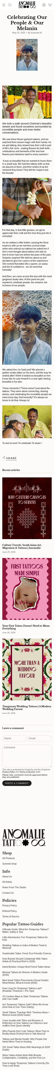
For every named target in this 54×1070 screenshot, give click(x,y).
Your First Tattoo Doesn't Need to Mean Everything (26, 627)
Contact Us (8, 893)
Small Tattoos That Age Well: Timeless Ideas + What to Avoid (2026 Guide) (26, 1013)
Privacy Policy (8, 772)
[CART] (50, 5)
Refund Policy (9, 911)
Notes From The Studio (14, 887)
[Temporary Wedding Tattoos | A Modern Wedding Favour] (27, 669)
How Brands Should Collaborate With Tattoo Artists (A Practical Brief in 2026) (24, 960)
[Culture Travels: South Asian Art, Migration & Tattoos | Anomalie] (27, 508)
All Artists (7, 882)
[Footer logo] (24, 837)
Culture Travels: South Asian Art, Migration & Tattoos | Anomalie (22, 546)
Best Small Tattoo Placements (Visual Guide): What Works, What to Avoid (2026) (25, 981)
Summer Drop (9, 864)
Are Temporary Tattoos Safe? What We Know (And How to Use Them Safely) (25, 1005)
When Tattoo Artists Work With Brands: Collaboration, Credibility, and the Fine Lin (23, 1056)
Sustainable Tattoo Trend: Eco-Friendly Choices (26, 953)
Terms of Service (27, 772)
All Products (8, 858)
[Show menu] (4, 5)
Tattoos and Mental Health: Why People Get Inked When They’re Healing (24, 1040)
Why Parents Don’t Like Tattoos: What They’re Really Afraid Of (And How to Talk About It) (25, 1032)
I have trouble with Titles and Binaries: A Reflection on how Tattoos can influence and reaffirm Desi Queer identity (24, 1023)
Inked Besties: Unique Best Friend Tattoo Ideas (26, 967)
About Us (7, 876)
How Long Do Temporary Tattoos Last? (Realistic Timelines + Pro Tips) (22, 989)
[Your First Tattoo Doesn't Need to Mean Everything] (27, 589)
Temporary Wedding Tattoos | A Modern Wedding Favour (26, 708)
